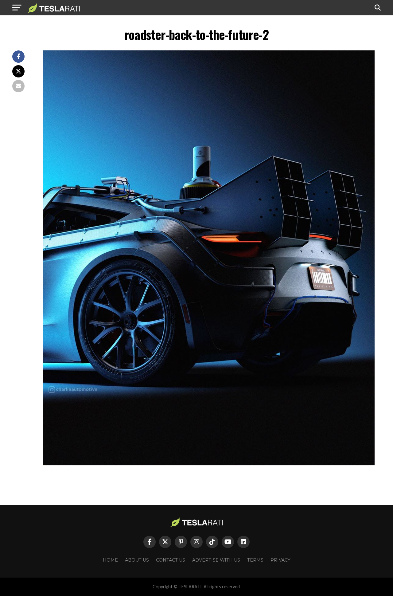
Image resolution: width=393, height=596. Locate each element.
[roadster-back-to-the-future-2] (209, 464)
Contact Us (170, 560)
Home (110, 560)
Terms (255, 560)
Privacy (280, 560)
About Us (137, 560)
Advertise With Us (216, 560)
